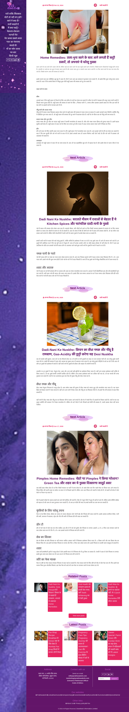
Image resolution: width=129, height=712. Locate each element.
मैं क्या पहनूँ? (13, 27)
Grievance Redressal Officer (77, 680)
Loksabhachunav (54, 695)
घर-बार (13, 52)
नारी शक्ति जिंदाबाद (13, 13)
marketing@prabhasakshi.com (77, 678)
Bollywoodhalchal (114, 695)
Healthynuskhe (90, 695)
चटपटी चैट (13, 34)
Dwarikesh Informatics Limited (86, 709)
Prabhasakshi (42, 695)
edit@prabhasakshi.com (78, 676)
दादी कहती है (13, 24)
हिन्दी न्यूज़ (13, 56)
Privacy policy (80, 703)
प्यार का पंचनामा (13, 42)
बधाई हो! (13, 45)
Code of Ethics (77, 683)
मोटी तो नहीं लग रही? (13, 17)
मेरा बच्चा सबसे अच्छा (13, 38)
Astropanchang (67, 695)
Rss (88, 703)
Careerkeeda (78, 695)
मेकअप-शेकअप (13, 31)
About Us (70, 703)
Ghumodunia (101, 695)
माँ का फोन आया (13, 49)
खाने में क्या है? (13, 20)
